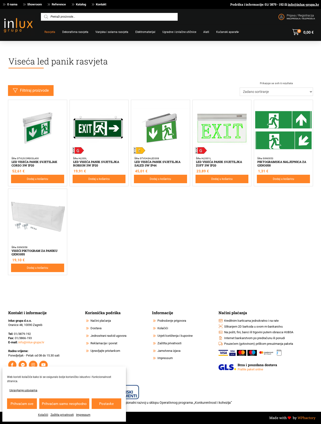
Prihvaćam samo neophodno (64, 404)
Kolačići (43, 414)
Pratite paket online (250, 369)
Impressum (83, 414)
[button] (303, 32)
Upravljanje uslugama (23, 390)
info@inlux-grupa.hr (303, 4)
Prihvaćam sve (22, 404)
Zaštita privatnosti (62, 414)
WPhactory (306, 418)
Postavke (106, 404)
